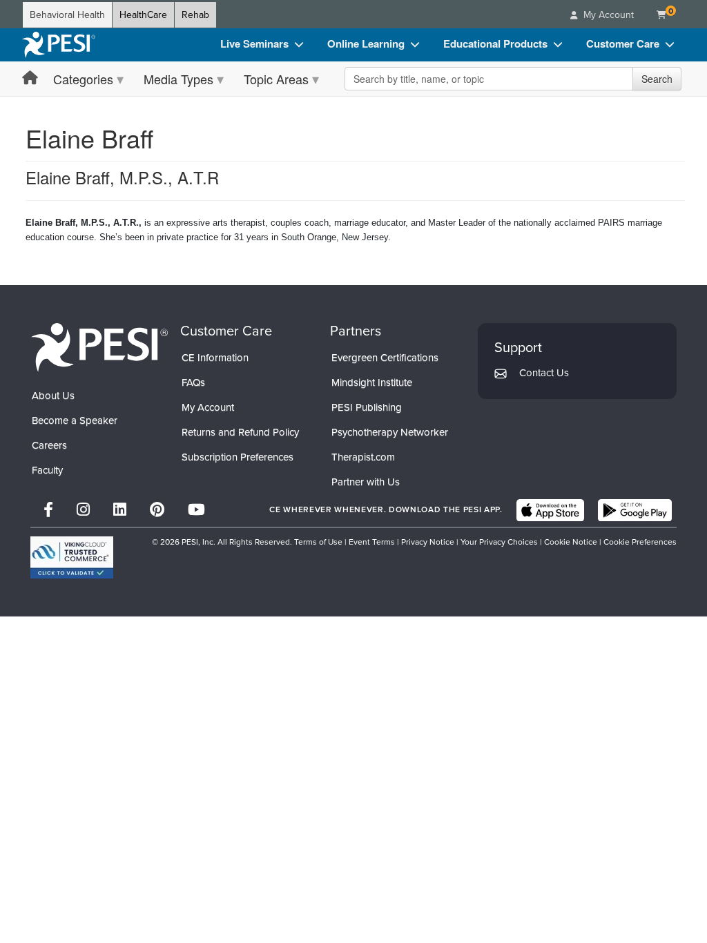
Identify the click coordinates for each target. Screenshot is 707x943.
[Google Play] (635, 510)
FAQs (193, 382)
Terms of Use (318, 542)
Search (656, 79)
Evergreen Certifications (384, 357)
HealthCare (143, 15)
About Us (53, 395)
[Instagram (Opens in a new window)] (83, 509)
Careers (49, 445)
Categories (83, 79)
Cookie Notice (570, 542)
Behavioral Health (67, 15)
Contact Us (544, 372)
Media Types (178, 79)
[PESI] (99, 347)
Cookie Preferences (640, 542)
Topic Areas (276, 79)
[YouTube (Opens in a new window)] (196, 509)
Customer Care (622, 43)
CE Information (215, 357)
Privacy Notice (427, 542)
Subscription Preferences (237, 457)
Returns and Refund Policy (240, 432)
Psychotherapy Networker (389, 432)
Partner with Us (365, 481)
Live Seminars (254, 43)
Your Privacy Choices (499, 542)
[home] (58, 45)
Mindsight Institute (371, 382)
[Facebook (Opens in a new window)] (48, 509)
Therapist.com (363, 457)
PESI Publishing (366, 407)
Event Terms (372, 542)
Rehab (195, 15)
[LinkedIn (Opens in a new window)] (120, 509)
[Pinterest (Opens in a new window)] (157, 509)
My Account (208, 407)
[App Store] (550, 510)
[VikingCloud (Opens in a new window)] (71, 557)
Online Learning (366, 43)
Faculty (47, 470)
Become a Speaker (74, 420)
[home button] (30, 78)
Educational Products (495, 43)
